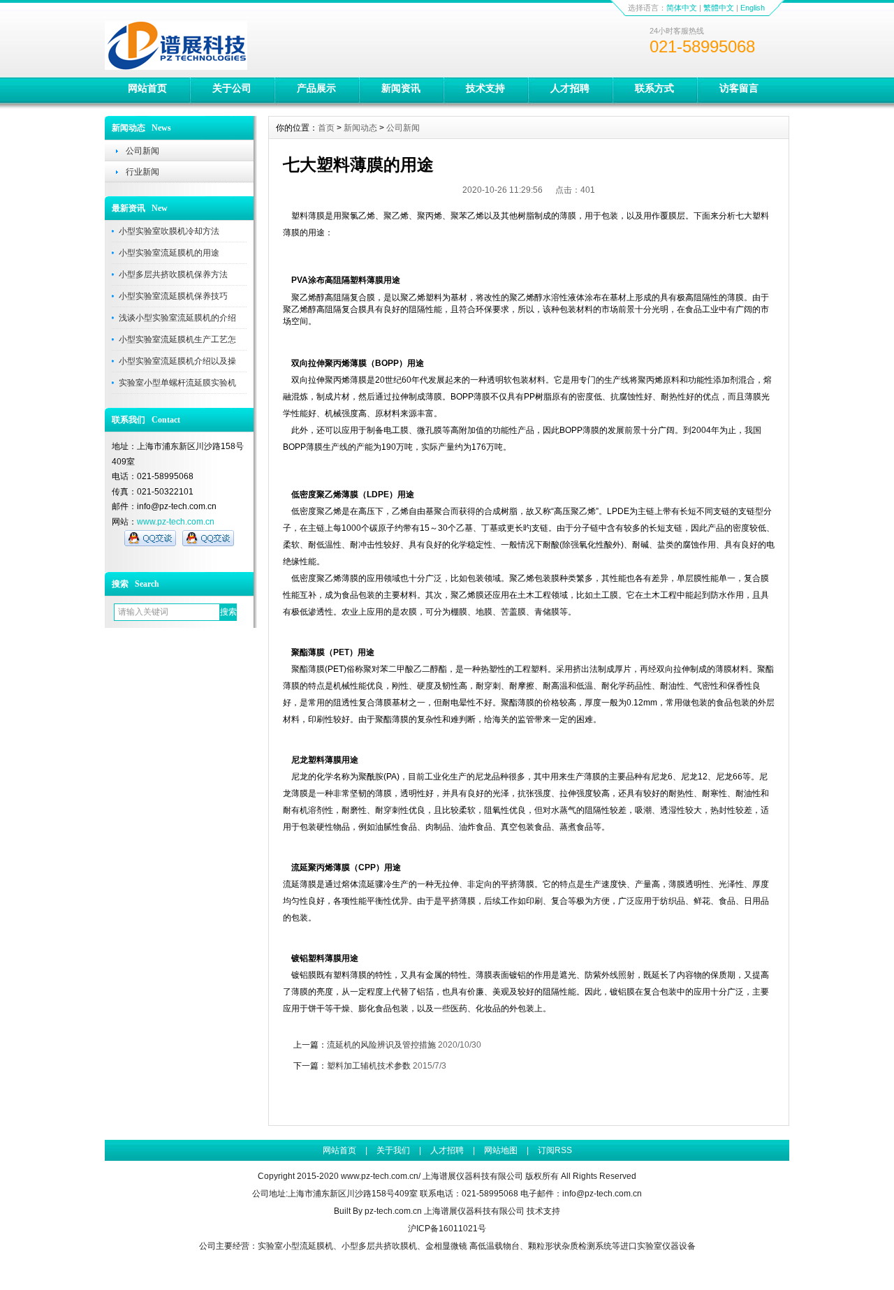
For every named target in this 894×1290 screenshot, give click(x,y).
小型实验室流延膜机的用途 (169, 253)
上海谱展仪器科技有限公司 (474, 1211)
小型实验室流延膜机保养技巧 (173, 296)
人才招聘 (569, 88)
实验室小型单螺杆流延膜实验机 (177, 383)
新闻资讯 (400, 88)
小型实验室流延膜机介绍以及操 (177, 361)
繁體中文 (718, 7)
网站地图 (501, 1150)
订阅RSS (555, 1150)
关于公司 (231, 88)
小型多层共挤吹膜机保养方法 (173, 274)
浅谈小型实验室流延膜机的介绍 (177, 318)
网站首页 (147, 88)
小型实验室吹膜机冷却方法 (169, 231)
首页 (326, 128)
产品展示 (316, 88)
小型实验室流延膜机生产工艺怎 (177, 339)
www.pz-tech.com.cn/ (380, 1176)
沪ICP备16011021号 (447, 1228)
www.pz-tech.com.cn (175, 522)
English (752, 7)
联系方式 (654, 88)
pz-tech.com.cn (393, 1211)
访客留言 (739, 88)
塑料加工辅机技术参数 (369, 1066)
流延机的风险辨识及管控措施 (381, 1045)
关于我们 (393, 1150)
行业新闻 (142, 172)
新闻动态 (360, 128)
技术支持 (485, 88)
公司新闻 (142, 151)
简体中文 (681, 7)
